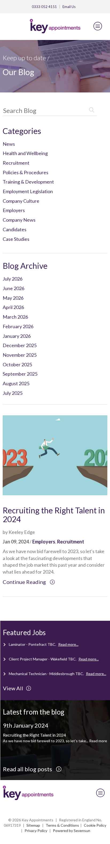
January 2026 (17, 336)
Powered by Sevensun (71, 830)
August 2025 (16, 383)
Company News (19, 220)
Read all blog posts (28, 769)
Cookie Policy (95, 825)
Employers (14, 210)
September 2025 (20, 374)
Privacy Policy (36, 830)
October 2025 (17, 364)
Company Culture (21, 201)
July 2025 (12, 393)
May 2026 (13, 298)
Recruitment (16, 163)
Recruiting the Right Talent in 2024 (54, 514)
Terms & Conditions (62, 825)
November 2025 (20, 355)
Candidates (14, 229)
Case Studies (16, 239)
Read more (98, 741)
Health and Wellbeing (25, 153)
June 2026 (13, 288)
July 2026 (12, 279)
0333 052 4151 (44, 7)
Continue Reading (25, 582)
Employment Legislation (28, 191)
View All (13, 688)
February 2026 (18, 326)
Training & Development (28, 182)
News (9, 144)
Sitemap (33, 825)
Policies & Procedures (25, 172)
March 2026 (15, 317)
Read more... (68, 644)
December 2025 (20, 345)
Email (69, 7)
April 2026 (13, 307)
